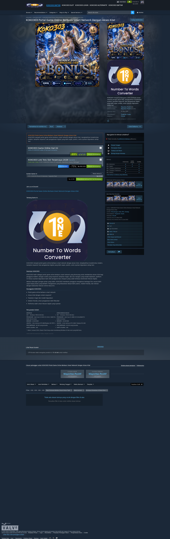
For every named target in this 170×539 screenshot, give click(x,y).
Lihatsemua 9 (139, 198)
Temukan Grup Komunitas (114, 245)
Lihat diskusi (110, 242)
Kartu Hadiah (44, 538)
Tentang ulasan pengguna (128, 365)
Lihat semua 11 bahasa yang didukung (117, 174)
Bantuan (36, 538)
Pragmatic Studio (126, 114)
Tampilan (89, 384)
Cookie (86, 532)
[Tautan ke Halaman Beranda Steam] (34, 7)
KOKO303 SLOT (68, 5)
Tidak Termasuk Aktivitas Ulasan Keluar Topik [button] (58, 390)
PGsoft (123, 116)
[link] (78, 154)
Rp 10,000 (135, 4)
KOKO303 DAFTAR (53, 5)
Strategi (127, 211)
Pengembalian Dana (76, 532)
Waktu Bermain (78, 384)
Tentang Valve (5, 538)
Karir (12, 538)
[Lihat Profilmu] (142, 2)
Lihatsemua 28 (139, 184)
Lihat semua (100, 346)
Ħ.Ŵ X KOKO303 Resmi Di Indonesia (50, 162)
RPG (123, 211)
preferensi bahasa (124, 139)
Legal (41, 532)
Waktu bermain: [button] (78, 390)
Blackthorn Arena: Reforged (70, 162)
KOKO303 (135, 1)
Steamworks (18, 538)
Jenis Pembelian (43, 384)
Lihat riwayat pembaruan (114, 237)
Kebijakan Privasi (32, 532)
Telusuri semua (97, 173)
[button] (29, 12)
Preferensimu (140, 365)
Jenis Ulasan (30, 384)
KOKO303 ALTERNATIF (98, 5)
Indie (120, 211)
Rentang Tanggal (65, 384)
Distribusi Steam (28, 538)
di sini (57, 352)
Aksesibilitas (48, 532)
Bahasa (54, 384)
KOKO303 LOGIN (81, 5)
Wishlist (141, 12)
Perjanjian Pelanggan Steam (61, 532)
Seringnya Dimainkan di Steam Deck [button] (96, 390)
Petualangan (114, 211)
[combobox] (109, 12)
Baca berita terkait (112, 239)
